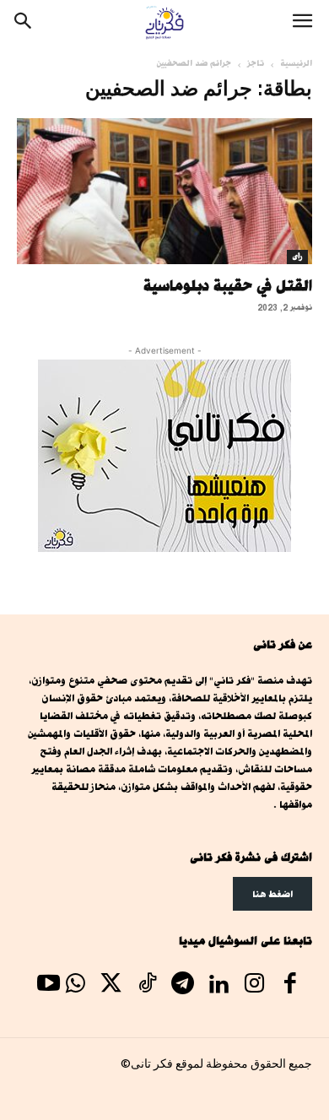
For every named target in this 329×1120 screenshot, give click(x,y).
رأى (297, 256)
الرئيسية (296, 63)
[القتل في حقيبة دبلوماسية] (164, 191)
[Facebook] (290, 985)
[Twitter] (111, 985)
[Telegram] (182, 985)
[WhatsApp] (75, 985)
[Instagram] (253, 985)
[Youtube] (48, 985)
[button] (302, 23)
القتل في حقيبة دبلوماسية (227, 285)
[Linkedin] (218, 985)
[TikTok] (146, 985)
